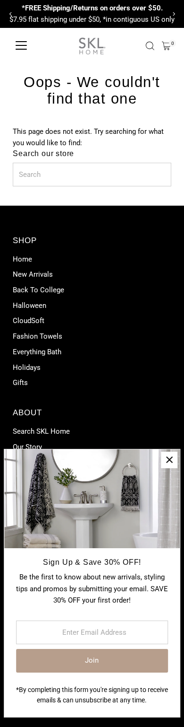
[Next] (173, 14)
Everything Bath (37, 352)
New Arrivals (33, 274)
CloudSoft (28, 320)
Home (22, 259)
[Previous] (10, 14)
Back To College (38, 290)
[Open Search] (150, 46)
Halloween (29, 305)
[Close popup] (169, 460)
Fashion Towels (37, 336)
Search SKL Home (41, 431)
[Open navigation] (21, 46)
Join (92, 660)
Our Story (27, 447)
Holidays (27, 367)
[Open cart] (166, 46)
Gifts (20, 382)
